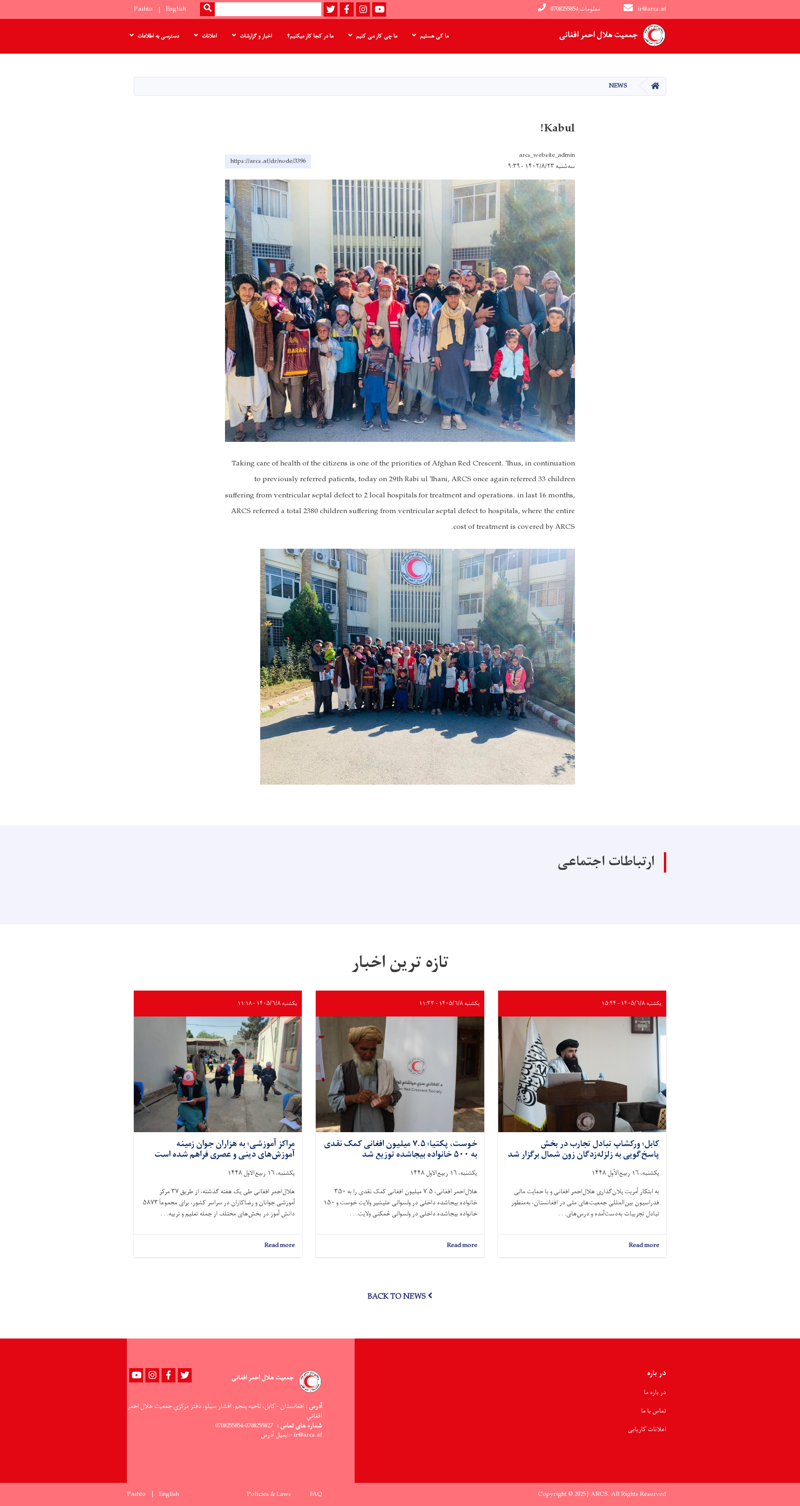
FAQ (316, 1494)
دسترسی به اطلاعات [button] (158, 36)
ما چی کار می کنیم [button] (376, 36)
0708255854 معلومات (575, 9)
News (618, 86)
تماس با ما (653, 1411)
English (176, 9)
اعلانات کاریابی (647, 1429)
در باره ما (655, 1392)
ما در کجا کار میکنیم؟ (310, 36)
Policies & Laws (269, 1494)
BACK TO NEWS (397, 1296)
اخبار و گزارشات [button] (256, 36)
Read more (644, 1246)
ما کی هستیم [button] (434, 36)
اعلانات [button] (209, 36)
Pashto (143, 9)
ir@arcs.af (652, 9)
